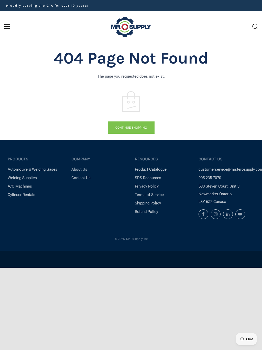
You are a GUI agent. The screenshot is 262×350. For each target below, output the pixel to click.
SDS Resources (148, 178)
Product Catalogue (151, 169)
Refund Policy (146, 211)
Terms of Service (149, 194)
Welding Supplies (22, 178)
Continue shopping (131, 127)
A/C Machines (20, 186)
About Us (79, 169)
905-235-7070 (210, 178)
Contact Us (81, 178)
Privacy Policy (147, 186)
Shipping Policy (148, 203)
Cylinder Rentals (21, 194)
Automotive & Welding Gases (32, 169)
